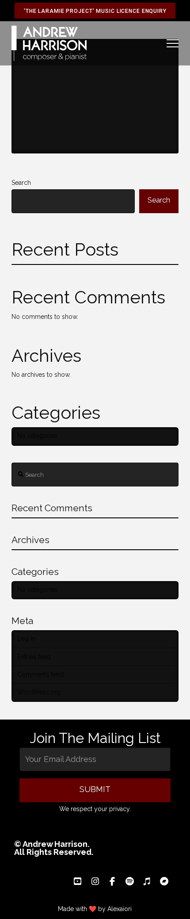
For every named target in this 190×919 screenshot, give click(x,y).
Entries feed (34, 657)
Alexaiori (119, 908)
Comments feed (40, 674)
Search (21, 183)
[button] (173, 44)
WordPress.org (39, 692)
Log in (26, 639)
